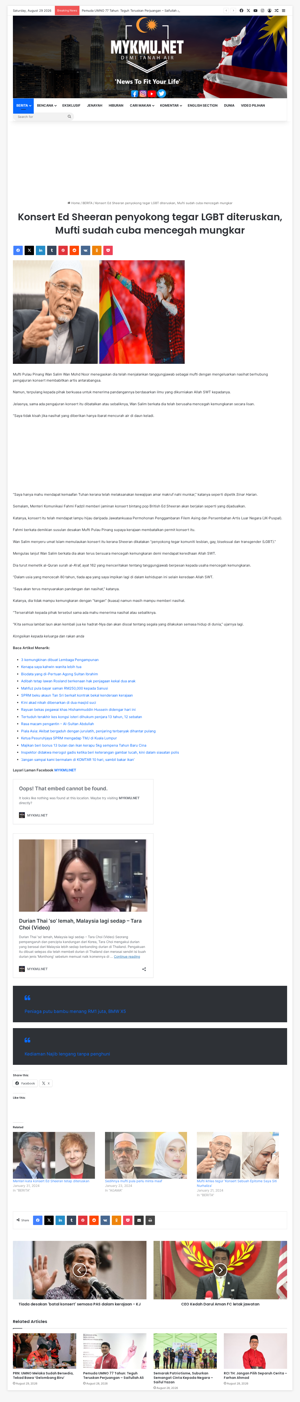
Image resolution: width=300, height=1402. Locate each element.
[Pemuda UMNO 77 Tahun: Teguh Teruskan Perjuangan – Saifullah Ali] (114, 1351)
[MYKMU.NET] (150, 57)
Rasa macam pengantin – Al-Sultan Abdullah (57, 724)
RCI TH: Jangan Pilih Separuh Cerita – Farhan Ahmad (255, 1375)
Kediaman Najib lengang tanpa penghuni (67, 1054)
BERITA (22, 105)
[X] (29, 250)
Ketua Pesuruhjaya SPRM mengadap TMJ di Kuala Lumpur (69, 738)
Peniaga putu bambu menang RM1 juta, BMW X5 (75, 1011)
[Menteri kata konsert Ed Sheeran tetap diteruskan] (56, 1155)
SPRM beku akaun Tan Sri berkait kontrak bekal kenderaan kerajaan (77, 695)
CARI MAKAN (140, 105)
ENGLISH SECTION (203, 105)
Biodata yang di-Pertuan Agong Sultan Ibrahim (59, 674)
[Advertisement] (150, 161)
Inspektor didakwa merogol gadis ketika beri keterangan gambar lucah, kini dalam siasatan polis (100, 752)
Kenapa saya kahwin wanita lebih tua (51, 667)
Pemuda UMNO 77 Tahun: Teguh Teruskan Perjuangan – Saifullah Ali (131, 10)
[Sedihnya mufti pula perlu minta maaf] (148, 1155)
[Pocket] (108, 250)
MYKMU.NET (65, 770)
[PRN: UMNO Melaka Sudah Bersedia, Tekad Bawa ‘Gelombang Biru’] (44, 1351)
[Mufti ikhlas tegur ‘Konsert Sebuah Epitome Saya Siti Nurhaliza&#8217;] (240, 1155)
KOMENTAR (169, 105)
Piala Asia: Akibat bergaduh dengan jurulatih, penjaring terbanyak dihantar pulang (88, 731)
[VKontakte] (85, 250)
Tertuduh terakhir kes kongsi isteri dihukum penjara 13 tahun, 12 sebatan (81, 717)
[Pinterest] (63, 250)
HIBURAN (116, 105)
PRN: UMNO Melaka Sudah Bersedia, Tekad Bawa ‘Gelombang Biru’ (43, 1375)
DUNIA (229, 105)
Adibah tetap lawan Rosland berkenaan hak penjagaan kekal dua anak (78, 681)
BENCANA (45, 105)
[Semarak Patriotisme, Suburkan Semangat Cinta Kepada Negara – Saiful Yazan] (185, 1351)
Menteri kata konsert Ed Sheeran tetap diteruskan (51, 1181)
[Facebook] (18, 250)
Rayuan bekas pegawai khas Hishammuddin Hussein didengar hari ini (78, 709)
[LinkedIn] (40, 250)
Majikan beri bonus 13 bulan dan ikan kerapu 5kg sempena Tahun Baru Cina (83, 745)
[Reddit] (74, 250)
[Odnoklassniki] (96, 250)
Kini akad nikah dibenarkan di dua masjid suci (58, 702)
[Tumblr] (51, 250)
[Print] (150, 1220)
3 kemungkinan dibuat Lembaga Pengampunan (60, 660)
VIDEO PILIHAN (253, 105)
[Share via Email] (139, 1220)
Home (75, 203)
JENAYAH (94, 105)
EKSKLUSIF (71, 105)
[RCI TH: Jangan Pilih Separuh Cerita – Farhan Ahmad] (255, 1351)
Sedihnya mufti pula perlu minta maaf (133, 1181)
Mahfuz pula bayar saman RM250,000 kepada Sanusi (64, 688)
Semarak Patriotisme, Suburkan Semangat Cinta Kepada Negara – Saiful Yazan (183, 1377)
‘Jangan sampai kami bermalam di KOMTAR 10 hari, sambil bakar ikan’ (78, 759)
